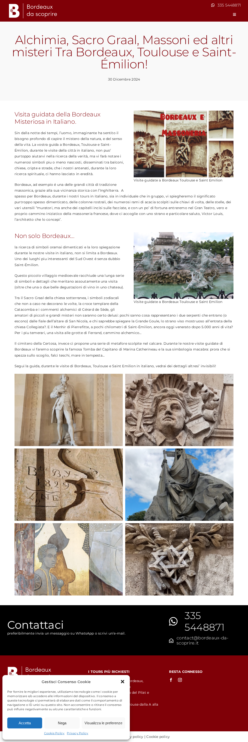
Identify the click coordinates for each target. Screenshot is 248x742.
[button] (122, 681)
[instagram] (180, 680)
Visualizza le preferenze (103, 723)
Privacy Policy (77, 733)
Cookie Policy (54, 733)
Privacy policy (131, 736)
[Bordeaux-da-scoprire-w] (32, 4)
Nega (62, 723)
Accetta (25, 723)
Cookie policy (158, 736)
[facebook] (171, 680)
